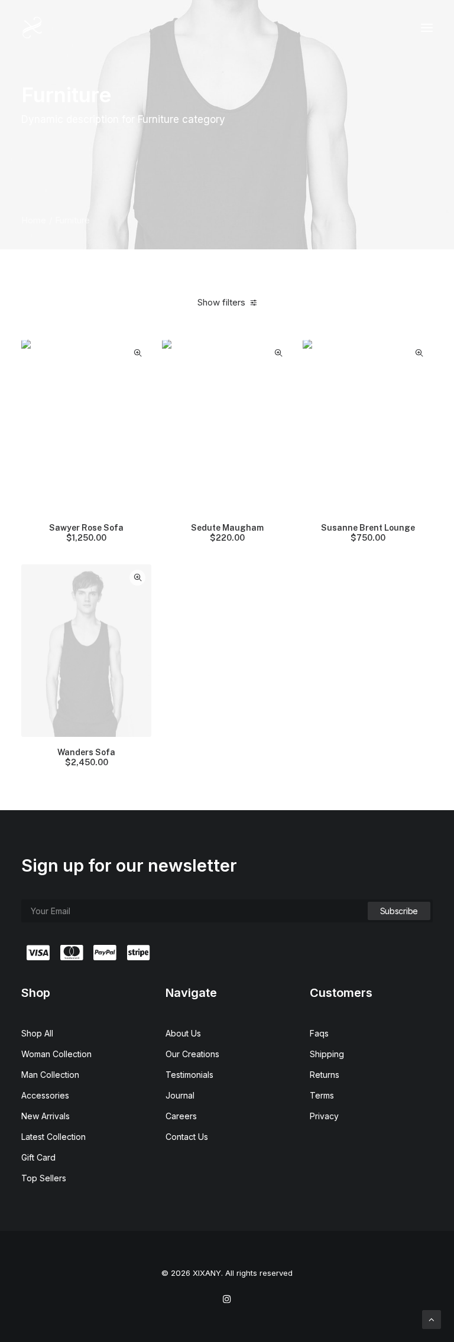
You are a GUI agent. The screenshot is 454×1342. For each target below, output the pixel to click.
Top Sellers (43, 1178)
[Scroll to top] (431, 1318)
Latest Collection (53, 1137)
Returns (324, 1075)
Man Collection (50, 1075)
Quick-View (137, 353)
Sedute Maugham (227, 532)
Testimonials (189, 1075)
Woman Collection (56, 1054)
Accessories (45, 1095)
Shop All (37, 1033)
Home (33, 220)
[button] (427, 28)
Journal (180, 1095)
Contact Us (187, 1137)
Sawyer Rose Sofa (86, 532)
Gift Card (38, 1157)
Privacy (324, 1116)
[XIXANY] (32, 28)
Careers (181, 1116)
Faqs (319, 1033)
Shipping (327, 1054)
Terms (322, 1095)
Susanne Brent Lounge (368, 532)
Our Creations (192, 1054)
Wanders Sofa (86, 757)
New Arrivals (45, 1116)
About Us (183, 1033)
